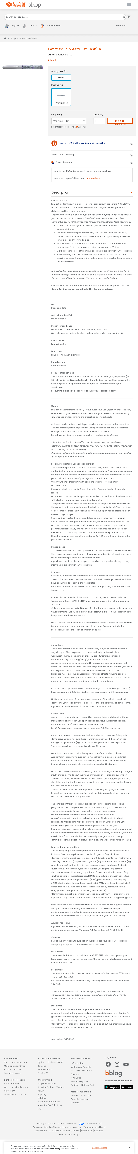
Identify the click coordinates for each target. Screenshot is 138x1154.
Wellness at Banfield (81, 1067)
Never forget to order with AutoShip (68, 127)
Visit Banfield (11, 1058)
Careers (75, 1102)
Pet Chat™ (43, 1073)
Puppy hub (76, 1074)
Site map (98, 1130)
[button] (11, 26)
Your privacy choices (68, 1123)
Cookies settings (99, 1147)
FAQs (40, 1108)
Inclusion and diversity (15, 1094)
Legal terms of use (72, 1127)
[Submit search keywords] (124, 17)
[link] (51, 26)
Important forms (12, 1073)
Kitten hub (76, 1078)
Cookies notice (93, 1123)
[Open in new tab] (112, 1086)
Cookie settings (41, 1127)
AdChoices (56, 1127)
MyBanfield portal (79, 1081)
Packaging (57, 85)
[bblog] (114, 1073)
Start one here (93, 178)
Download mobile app (69, 1134)
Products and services (49, 1058)
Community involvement (16, 1087)
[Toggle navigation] (129, 4)
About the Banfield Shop (50, 1105)
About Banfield (11, 1083)
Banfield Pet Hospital (14, 1080)
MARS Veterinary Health (68, 1130)
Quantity (98, 114)
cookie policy (54, 1148)
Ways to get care (12, 1069)
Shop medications (47, 1083)
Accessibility (40, 1130)
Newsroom (9, 1090)
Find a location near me (16, 1062)
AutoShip (42, 1098)
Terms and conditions (94, 1127)
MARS (52, 1130)
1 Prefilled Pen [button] (61, 102)
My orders (121, 25)
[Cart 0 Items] (129, 16)
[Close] (129, 1147)
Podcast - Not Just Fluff (82, 1085)
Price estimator (45, 1069)
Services (42, 1066)
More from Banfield (81, 1091)
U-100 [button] (61, 77)
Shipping (42, 1094)
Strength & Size (59, 71)
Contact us (87, 1130)
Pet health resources (81, 1070)
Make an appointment (15, 1066)
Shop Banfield (45, 1080)
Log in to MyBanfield (120, 121)
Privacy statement (46, 1123)
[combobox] (65, 17)
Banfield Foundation (81, 1095)
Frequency (56, 114)
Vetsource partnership (49, 1101)
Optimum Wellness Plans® (50, 1062)
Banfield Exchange (80, 1099)
